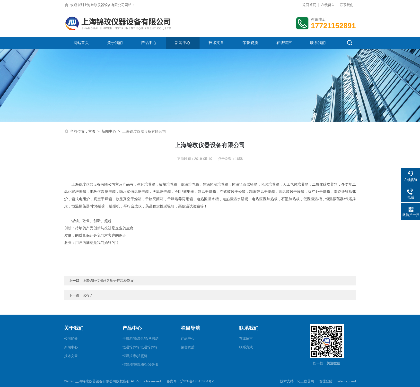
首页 (92, 131)
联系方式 (246, 347)
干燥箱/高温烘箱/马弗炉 (140, 338)
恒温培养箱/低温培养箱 (140, 347)
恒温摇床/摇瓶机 (134, 356)
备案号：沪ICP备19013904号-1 (191, 381)
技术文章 (216, 43)
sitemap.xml (346, 381)
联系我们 (346, 5)
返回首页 (309, 5)
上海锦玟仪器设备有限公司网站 (107, 5)
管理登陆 (325, 381)
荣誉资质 (250, 43)
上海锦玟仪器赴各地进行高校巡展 (108, 281)
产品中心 (149, 43)
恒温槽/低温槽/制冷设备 (140, 365)
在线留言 (328, 5)
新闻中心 (182, 43)
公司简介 (71, 338)
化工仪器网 (305, 381)
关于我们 (115, 43)
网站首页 (81, 43)
